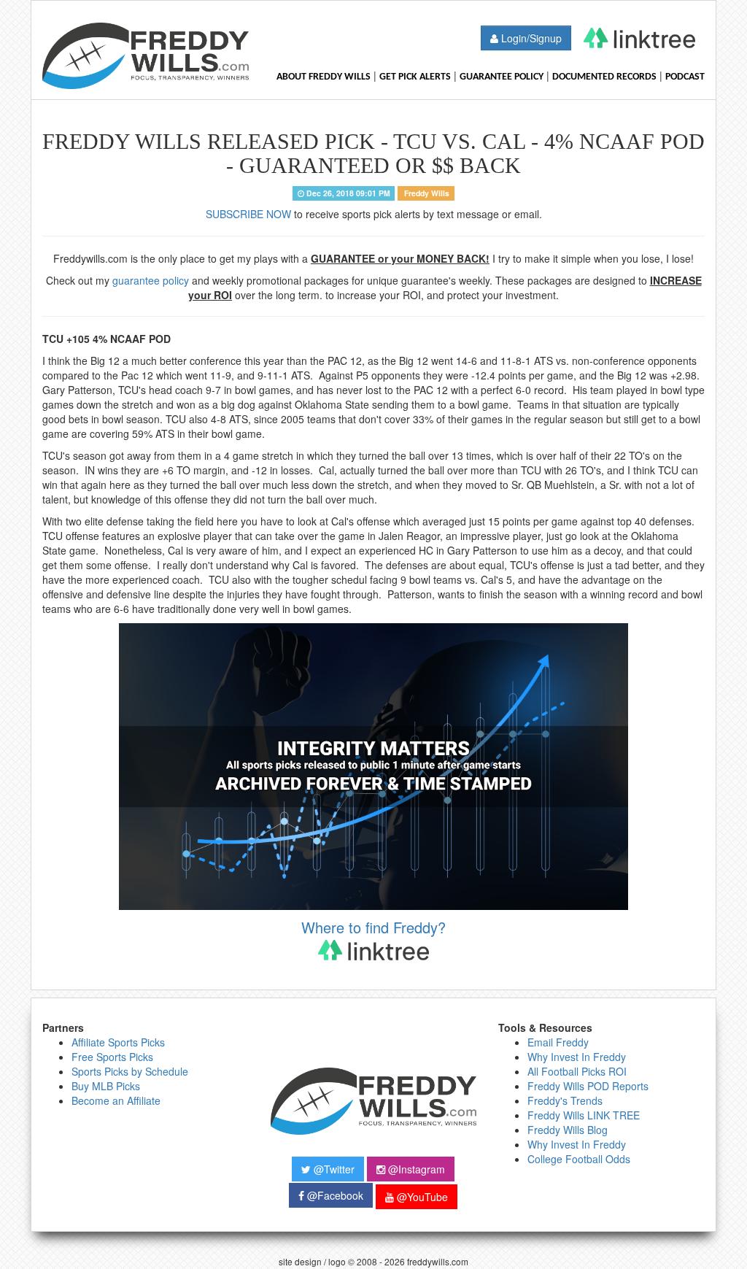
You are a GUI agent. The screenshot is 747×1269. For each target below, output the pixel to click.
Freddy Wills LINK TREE (583, 1115)
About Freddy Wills (323, 77)
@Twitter (333, 1169)
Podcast (685, 77)
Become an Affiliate (115, 1100)
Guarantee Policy (501, 77)
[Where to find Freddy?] (639, 38)
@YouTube (421, 1196)
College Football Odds (578, 1159)
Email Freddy (558, 1042)
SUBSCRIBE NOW (248, 214)
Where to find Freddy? (373, 927)
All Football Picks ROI (577, 1071)
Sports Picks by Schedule (129, 1071)
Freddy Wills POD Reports (588, 1086)
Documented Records (604, 77)
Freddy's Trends (565, 1100)
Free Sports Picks (112, 1056)
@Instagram (415, 1169)
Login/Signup (530, 38)
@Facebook (333, 1195)
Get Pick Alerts (415, 77)
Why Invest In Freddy (576, 1056)
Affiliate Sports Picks (118, 1042)
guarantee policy (150, 280)
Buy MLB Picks (105, 1086)
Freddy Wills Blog (567, 1129)
